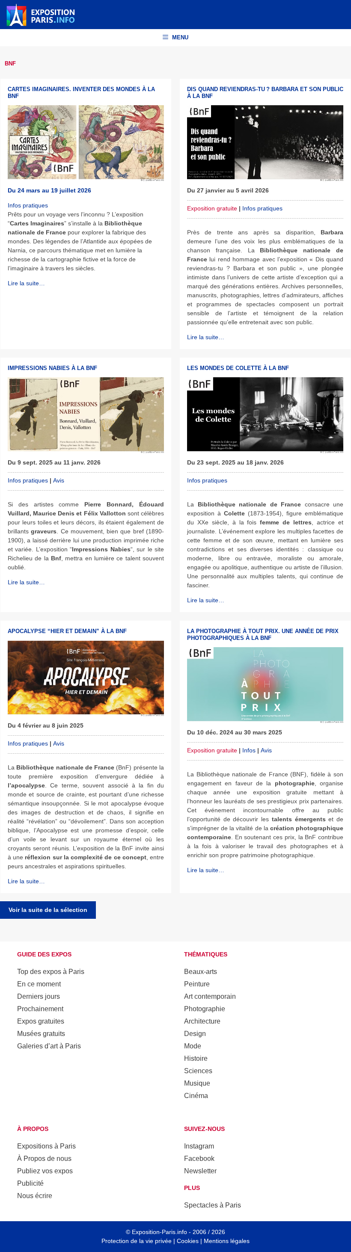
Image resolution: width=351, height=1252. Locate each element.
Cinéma (196, 1095)
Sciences (198, 1070)
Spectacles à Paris (212, 1205)
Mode (192, 1046)
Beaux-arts (200, 971)
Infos (249, 750)
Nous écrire (34, 1195)
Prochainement (40, 1008)
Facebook (199, 1158)
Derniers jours (38, 996)
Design (195, 1033)
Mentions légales (227, 1240)
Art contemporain (210, 996)
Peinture (197, 984)
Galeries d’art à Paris (49, 1046)
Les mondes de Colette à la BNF (238, 368)
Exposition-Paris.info (159, 1231)
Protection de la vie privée (136, 1240)
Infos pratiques (28, 205)
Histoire (196, 1058)
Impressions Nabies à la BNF (52, 368)
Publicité (30, 1183)
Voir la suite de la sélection (48, 909)
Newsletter (200, 1171)
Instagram (199, 1146)
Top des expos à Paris (50, 971)
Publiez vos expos (45, 1171)
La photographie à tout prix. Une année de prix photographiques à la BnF (263, 634)
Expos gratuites (40, 1021)
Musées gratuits (41, 1033)
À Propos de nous (44, 1158)
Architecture (202, 1021)
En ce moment (39, 984)
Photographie (204, 1008)
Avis (58, 480)
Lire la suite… (26, 283)
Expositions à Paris (46, 1146)
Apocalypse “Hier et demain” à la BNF (67, 631)
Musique (197, 1083)
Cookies (188, 1240)
